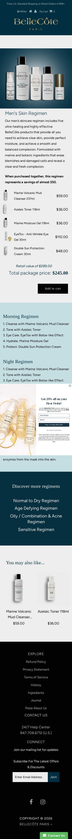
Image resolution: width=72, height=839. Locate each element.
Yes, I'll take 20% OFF (54, 425)
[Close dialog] (70, 386)
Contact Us (55, 835)
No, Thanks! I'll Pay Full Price (54, 430)
